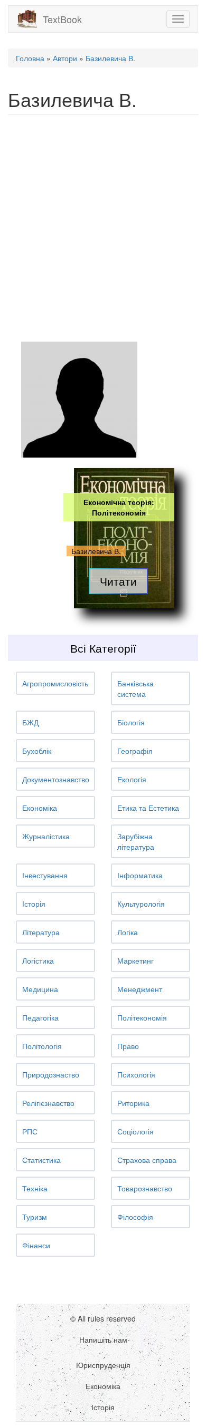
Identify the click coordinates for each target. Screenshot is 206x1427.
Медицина (40, 989)
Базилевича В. (110, 58)
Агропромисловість (55, 683)
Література (41, 932)
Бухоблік (36, 750)
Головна (30, 58)
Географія (135, 750)
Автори (65, 58)
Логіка (127, 932)
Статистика (41, 1159)
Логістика (38, 960)
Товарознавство (144, 1188)
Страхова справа (146, 1159)
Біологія (131, 722)
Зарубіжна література (135, 841)
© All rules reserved (103, 1318)
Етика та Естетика (148, 807)
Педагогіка (40, 1017)
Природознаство (50, 1074)
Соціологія (135, 1131)
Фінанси (36, 1245)
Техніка (35, 1188)
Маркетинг (135, 960)
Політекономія (142, 1017)
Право (128, 1046)
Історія (33, 903)
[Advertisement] (103, 228)
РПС (30, 1131)
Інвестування (45, 875)
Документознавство (55, 779)
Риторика (133, 1103)
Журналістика (46, 836)
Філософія (135, 1216)
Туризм (34, 1216)
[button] (55, 683)
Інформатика (140, 875)
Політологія (42, 1046)
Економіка (39, 807)
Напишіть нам (103, 1339)
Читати (118, 581)
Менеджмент (139, 989)
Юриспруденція (103, 1365)
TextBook (62, 19)
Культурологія (141, 903)
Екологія (131, 779)
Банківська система (135, 688)
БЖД (30, 722)
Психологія (136, 1074)
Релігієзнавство (48, 1103)
